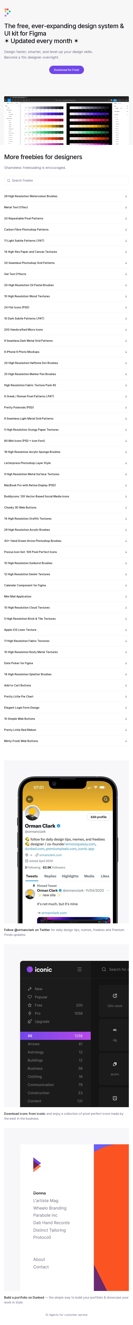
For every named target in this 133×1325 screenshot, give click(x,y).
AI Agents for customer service (66, 1314)
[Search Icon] (66, 180)
